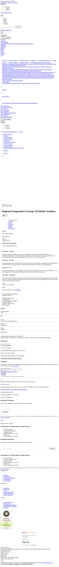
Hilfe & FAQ (4, 2)
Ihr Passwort (4, 370)
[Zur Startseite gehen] (6, 12)
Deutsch (8, 7)
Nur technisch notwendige (7, 564)
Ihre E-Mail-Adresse (6, 368)
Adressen (17, 43)
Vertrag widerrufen (8, 495)
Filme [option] (5, 22)
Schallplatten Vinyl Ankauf (10, 506)
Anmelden (3, 41)
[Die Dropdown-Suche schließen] (20, 27)
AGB (5, 490)
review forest (33, 545)
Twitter (10, 223)
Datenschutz (7, 489)
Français (8, 10)
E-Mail (10, 227)
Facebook (10, 221)
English (7, 8)
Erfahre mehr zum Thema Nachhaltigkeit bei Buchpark (14, 389)
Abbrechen (3, 374)
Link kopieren (11, 228)
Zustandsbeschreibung (9, 478)
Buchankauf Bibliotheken (10, 505)
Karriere (6, 507)
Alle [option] (5, 18)
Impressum (6, 488)
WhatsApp (11, 224)
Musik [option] (5, 21)
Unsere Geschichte (8, 502)
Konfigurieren (17, 564)
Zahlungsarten (23, 43)
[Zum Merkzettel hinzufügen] (4, 215)
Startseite (6, 150)
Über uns (10, 2)
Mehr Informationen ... (48, 562)
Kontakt (15, 2)
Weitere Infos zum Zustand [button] (9, 243)
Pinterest (10, 225)
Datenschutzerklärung (5, 417)
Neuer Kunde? (15, 366)
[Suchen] (16, 27)
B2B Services (7, 503)
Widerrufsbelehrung (8, 493)
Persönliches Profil (10, 43)
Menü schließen (6, 38)
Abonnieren (5, 411)
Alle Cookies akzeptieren (27, 564)
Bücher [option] (5, 19)
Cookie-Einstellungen (9, 492)
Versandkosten (17, 290)
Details (2, 308)
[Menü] (1, 14)
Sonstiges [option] (6, 23)
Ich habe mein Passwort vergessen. (9, 371)
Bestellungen (30, 43)
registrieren (5, 42)
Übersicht (3, 43)
